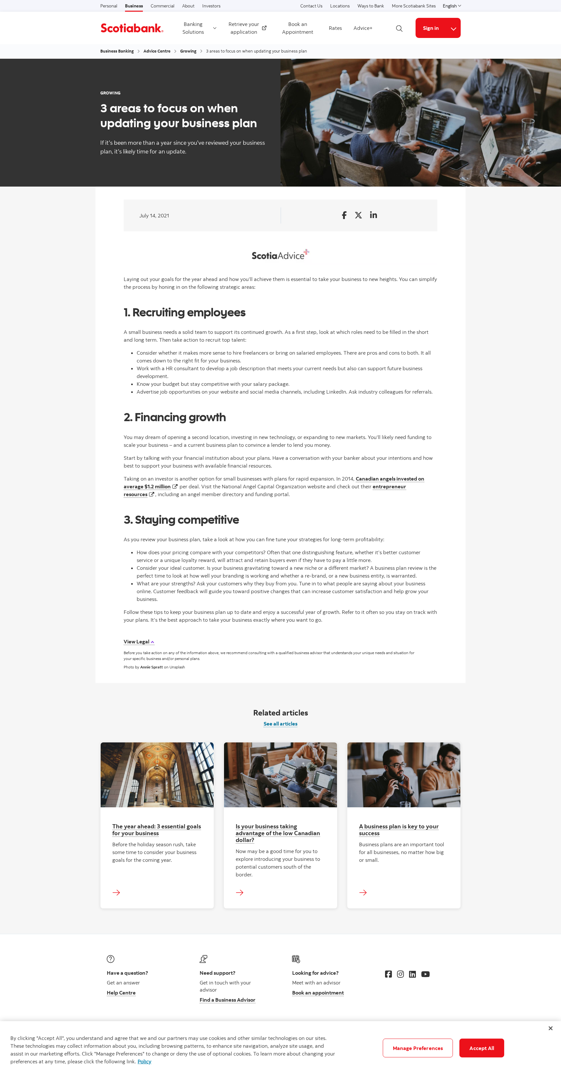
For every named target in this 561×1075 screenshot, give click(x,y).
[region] (280, 1048)
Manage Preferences (418, 1048)
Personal (108, 6)
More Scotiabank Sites (414, 6)
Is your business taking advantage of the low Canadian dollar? (278, 833)
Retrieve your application (246, 28)
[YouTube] (425, 974)
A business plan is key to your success (399, 830)
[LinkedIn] (412, 974)
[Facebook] (388, 974)
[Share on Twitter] (358, 215)
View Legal (137, 641)
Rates (335, 28)
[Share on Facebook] (344, 215)
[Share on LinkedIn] (373, 215)
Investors (211, 6)
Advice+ (363, 28)
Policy (144, 1061)
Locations (340, 6)
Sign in (431, 28)
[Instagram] (400, 974)
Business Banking (117, 51)
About (188, 6)
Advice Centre (156, 51)
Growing (188, 51)
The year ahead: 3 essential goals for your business (156, 830)
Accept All (481, 1048)
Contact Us (311, 6)
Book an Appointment (297, 28)
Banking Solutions (193, 28)
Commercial (162, 6)
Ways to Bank (370, 6)
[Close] (550, 1028)
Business (134, 6)
